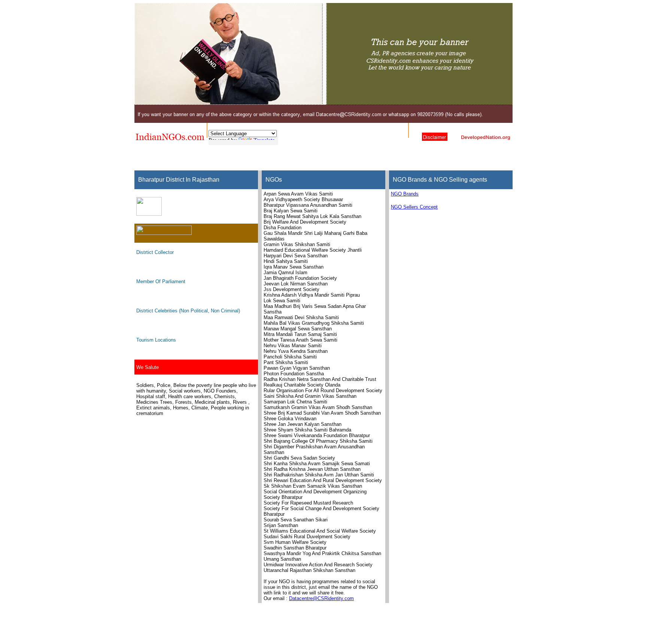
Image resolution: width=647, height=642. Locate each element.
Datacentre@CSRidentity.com (321, 598)
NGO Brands (405, 194)
